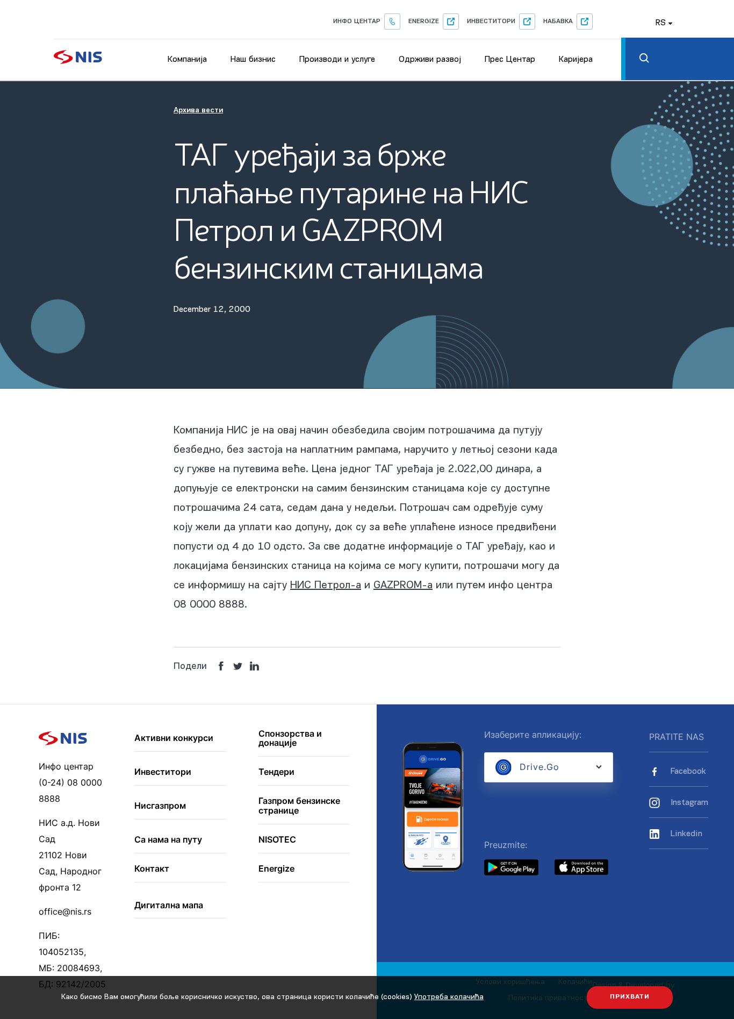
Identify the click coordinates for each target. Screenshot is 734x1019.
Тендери (276, 772)
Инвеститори (491, 21)
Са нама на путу (168, 840)
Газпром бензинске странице (299, 805)
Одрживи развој (430, 59)
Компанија (187, 59)
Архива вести (198, 110)
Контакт (151, 869)
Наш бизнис (253, 59)
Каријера (576, 59)
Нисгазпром (160, 806)
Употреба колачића (449, 997)
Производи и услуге (337, 59)
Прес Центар (510, 59)
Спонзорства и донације (290, 738)
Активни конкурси (173, 738)
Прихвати (630, 997)
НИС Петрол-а (325, 585)
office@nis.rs (65, 911)
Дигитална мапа (168, 905)
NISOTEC (277, 840)
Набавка (558, 21)
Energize (423, 21)
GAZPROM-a (403, 585)
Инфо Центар (356, 21)
